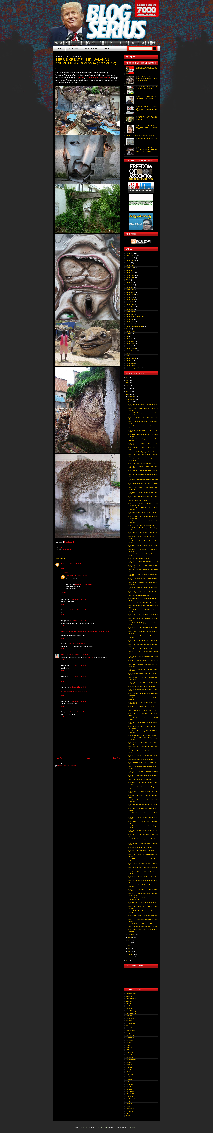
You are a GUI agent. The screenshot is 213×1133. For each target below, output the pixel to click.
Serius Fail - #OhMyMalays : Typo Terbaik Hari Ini (142, 452)
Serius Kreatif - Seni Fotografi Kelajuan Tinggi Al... (143, 735)
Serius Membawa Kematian (134, 316)
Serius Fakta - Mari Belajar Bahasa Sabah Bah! (140, 135)
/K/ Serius (129, 334)
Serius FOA (129, 319)
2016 (128, 383)
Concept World (130, 1023)
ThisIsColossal (69, 542)
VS (127, 280)
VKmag (128, 1113)
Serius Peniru (130, 312)
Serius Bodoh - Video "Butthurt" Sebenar (140, 847)
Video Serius (130, 255)
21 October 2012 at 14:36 (73, 563)
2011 (128, 960)
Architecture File (131, 998)
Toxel (128, 1101)
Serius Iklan (130, 309)
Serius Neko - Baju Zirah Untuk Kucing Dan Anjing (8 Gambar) (147, 97)
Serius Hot (129, 287)
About (107, 49)
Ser (127, 356)
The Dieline (129, 1096)
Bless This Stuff (131, 1013)
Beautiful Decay (131, 1011)
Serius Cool (130, 253)
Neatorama (129, 1084)
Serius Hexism (130, 341)
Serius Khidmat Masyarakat (134, 326)
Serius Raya (130, 321)
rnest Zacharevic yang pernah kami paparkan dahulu (93, 77)
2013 (128, 391)
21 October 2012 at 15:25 (77, 644)
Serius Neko (130, 292)
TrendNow (129, 1104)
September (131, 934)
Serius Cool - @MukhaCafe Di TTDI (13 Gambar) (142, 927)
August (130, 937)
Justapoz (129, 1079)
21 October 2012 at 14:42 (78, 610)
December (131, 396)
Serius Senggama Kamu (133, 368)
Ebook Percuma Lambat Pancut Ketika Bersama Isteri (79, 631)
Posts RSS (73, 49)
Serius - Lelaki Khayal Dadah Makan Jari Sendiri (142, 603)
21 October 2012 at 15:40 (78, 665)
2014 (128, 388)
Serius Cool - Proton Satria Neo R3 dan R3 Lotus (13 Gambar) (147, 87)
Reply (62, 568)
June (129, 943)
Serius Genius (130, 294)
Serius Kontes (130, 363)
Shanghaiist (130, 1094)
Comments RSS (91, 49)
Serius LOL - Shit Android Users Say (138, 558)
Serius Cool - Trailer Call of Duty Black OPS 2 (141, 463)
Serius (128, 263)
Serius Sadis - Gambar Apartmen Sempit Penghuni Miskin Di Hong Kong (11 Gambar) (147, 78)
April (129, 948)
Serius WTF (129, 270)
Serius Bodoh (130, 299)
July (129, 940)
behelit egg (89, 657)
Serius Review (130, 343)
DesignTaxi (129, 1040)
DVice (128, 1045)
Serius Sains (130, 365)
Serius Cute (130, 272)
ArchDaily (129, 996)
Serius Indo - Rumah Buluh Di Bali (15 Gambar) (142, 649)
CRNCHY (129, 1028)
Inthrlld (128, 1077)
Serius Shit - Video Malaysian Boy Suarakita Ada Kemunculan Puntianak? (147, 117)
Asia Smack (130, 1003)
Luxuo (128, 1082)
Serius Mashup (131, 307)
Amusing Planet (131, 994)
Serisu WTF (129, 338)
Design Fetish (130, 1030)
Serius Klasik (130, 277)
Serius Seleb (130, 290)
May (129, 946)
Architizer (129, 1001)
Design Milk (130, 1033)
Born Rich (129, 1016)
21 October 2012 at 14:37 (78, 576)
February (131, 954)
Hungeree (129, 1064)
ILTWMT (128, 1072)
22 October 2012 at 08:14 (78, 712)
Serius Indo (129, 282)
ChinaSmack (130, 1018)
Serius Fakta (130, 268)
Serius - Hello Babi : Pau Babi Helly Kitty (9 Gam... (143, 711)
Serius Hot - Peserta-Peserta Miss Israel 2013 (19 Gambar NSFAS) (147, 127)
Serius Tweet (130, 324)
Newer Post (59, 758)
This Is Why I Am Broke (133, 1099)
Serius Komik (130, 304)
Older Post (116, 758)
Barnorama (129, 1008)
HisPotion (129, 1062)
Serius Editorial (131, 358)
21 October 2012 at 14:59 (78, 621)
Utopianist (129, 1111)
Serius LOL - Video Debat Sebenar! (138, 596)
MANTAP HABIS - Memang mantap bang (74, 691)
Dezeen (128, 1042)
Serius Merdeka (131, 348)
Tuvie (128, 1106)
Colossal (129, 1020)
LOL (127, 336)
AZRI (62, 563)
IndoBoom (129, 1074)
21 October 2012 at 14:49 (83, 584)
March (130, 951)
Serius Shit (129, 285)
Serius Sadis (130, 275)
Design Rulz (130, 1035)
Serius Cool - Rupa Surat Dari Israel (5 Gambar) (142, 924)
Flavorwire (129, 1052)
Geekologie (129, 1057)
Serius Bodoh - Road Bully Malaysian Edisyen (141, 759)
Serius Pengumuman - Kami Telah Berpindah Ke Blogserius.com (147, 68)
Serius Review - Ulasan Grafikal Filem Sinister (141, 686)
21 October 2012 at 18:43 (78, 687)
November (131, 399)
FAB (127, 1050)
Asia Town (129, 1006)
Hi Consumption (131, 1060)
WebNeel (129, 1116)
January (130, 957)
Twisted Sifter (130, 1108)
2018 (128, 377)
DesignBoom (130, 1038)
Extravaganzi (130, 1047)
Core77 (128, 1025)
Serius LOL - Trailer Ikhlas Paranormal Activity (141, 525)
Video (128, 329)
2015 (128, 386)
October (130, 402)
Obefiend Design (102, 1127)
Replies (65, 572)
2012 (128, 394)
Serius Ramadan (131, 351)
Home (59, 49)
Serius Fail (129, 297)
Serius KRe (129, 360)
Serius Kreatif (66, 549)
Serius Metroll (130, 331)
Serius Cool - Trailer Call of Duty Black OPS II (141, 780)
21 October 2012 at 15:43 (78, 676)
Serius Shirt (129, 314)
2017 (128, 380)
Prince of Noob (66, 655)
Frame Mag (129, 1055)
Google (128, 353)
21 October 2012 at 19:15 (78, 701)
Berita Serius (130, 302)
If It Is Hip (129, 1069)
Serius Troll (129, 346)
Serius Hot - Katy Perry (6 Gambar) (138, 501)
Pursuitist (129, 1089)
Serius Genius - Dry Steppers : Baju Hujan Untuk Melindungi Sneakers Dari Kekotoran (147, 149)
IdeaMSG (129, 1067)
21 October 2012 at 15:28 (80, 655)
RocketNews (130, 1091)
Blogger (85, 1127)
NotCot (128, 1086)
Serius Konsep (130, 265)
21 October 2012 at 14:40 (78, 599)
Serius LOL (129, 258)
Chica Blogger (133, 1127)
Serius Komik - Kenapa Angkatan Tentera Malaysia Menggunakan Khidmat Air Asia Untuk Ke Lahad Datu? (147, 109)
